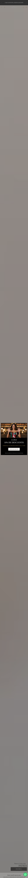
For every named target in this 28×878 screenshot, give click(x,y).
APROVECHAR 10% (14, 449)
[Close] (25, 424)
